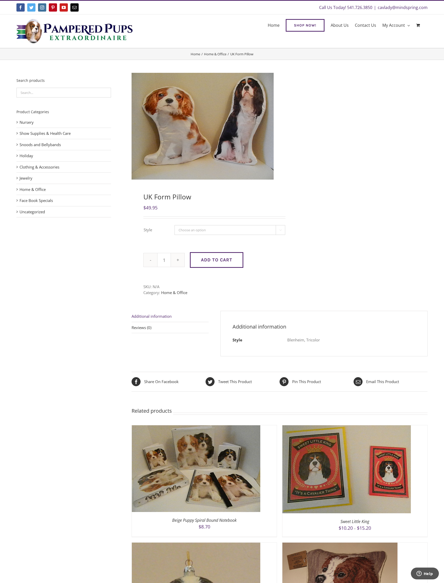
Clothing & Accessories (39, 167)
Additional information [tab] (152, 316)
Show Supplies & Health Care (45, 133)
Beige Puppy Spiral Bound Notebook (204, 520)
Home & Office (174, 292)
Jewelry (26, 178)
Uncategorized (32, 211)
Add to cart (216, 260)
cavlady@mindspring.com (403, 7)
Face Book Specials (36, 200)
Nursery (27, 122)
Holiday (26, 155)
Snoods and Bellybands (40, 144)
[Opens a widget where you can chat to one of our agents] (425, 574)
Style (148, 229)
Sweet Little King (354, 521)
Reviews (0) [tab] (141, 327)
